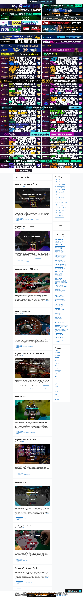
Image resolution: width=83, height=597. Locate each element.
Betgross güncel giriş (58, 278)
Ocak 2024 (57, 379)
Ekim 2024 (57, 365)
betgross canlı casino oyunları (60, 256)
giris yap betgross (59, 334)
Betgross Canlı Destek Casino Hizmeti (29, 354)
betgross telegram (58, 306)
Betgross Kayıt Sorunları (59, 218)
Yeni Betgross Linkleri (23, 526)
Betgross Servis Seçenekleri (60, 207)
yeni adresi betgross (60, 340)
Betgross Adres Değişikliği (60, 182)
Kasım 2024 (57, 363)
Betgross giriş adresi (58, 273)
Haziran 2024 (57, 371)
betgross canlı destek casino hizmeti (27, 388)
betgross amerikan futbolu (58, 242)
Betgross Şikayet (59, 327)
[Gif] (41, 81)
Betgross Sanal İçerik (59, 205)
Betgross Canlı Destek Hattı (25, 440)
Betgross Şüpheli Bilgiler (59, 213)
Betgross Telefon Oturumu (60, 184)
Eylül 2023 (57, 386)
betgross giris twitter (60, 268)
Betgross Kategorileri (23, 311)
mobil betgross (58, 338)
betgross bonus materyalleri (58, 250)
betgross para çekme (58, 297)
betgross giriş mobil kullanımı (58, 274)
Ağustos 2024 (57, 368)
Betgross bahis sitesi (60, 246)
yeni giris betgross (59, 341)
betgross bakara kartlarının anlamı (59, 247)
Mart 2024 (57, 376)
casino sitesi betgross (62, 330)
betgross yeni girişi (57, 323)
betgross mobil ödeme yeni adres (59, 291)
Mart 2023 (57, 396)
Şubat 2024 (57, 378)
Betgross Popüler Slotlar (24, 227)
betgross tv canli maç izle (59, 310)
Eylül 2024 (57, 366)
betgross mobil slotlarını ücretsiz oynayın (60, 290)
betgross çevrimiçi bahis (63, 323)
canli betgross (56, 330)
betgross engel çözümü (25, 261)
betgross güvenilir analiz (58, 279)
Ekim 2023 (57, 384)
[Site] (20, 58)
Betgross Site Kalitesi (59, 200)
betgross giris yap (58, 269)
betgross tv (57, 308)
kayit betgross (59, 337)
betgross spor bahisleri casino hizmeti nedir (40, 388)
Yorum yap (17, 220)
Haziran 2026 (57, 352)
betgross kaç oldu (59, 285)
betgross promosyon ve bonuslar (59, 301)
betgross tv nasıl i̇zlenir (58, 313)
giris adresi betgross (58, 331)
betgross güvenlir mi (60, 281)
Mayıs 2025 (57, 357)
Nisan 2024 (57, 375)
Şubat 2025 (57, 358)
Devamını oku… (34, 215)
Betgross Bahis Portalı (59, 215)
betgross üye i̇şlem (57, 325)
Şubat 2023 (57, 397)
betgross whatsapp (58, 319)
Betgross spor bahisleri (59, 305)
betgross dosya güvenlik (64, 265)
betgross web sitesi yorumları (58, 318)
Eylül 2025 (57, 353)
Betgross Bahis (18, 219)
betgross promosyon (59, 299)
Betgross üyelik (64, 325)
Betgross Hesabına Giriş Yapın (26, 269)
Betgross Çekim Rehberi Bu (60, 187)
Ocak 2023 (57, 399)
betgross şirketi (66, 329)
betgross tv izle (58, 312)
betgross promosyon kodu (60, 300)
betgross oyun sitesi (58, 295)
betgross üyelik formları (64, 326)
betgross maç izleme (59, 287)
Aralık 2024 (57, 362)
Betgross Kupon (21, 396)
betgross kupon (32, 432)
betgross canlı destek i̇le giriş (58, 259)
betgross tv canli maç (59, 309)
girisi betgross (58, 333)
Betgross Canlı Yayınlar (59, 217)
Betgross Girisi (59, 267)
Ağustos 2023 (57, 388)
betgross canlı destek (60, 257)
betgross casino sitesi (60, 264)
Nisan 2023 (57, 394)
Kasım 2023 (57, 383)
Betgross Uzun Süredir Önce (26, 184)
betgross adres (59, 239)
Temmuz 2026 (58, 350)
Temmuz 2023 (58, 389)
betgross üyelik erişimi (58, 326)
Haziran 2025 (57, 355)
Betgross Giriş (57, 181)
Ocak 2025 (57, 360)
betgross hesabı (57, 282)
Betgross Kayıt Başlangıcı (60, 191)
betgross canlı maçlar (58, 260)
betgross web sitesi (58, 317)
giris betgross (64, 331)
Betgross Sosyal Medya (59, 304)
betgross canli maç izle (59, 251)
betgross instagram (64, 282)
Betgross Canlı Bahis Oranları (59, 253)
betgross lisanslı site (57, 286)
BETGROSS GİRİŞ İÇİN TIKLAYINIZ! (41, 33)
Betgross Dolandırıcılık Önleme (61, 202)
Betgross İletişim (21, 482)
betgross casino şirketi (58, 265)
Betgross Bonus (64, 248)
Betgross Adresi (58, 179)
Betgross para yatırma (60, 296)
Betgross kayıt (58, 283)
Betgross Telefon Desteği (60, 186)
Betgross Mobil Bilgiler (59, 210)
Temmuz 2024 (58, 370)
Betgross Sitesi (64, 302)
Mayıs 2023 (57, 392)
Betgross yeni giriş (59, 322)
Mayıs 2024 (57, 373)
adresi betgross (63, 236)
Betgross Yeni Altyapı (59, 195)
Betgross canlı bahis (59, 252)
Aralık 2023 (57, 381)
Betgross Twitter (58, 314)
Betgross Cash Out (58, 212)
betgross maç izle (64, 286)
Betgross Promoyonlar (19, 218)
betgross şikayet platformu (59, 329)
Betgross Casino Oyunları (60, 261)
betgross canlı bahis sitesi (60, 255)
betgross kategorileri (24, 346)
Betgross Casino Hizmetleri (60, 189)
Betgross (56, 194)
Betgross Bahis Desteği (59, 197)
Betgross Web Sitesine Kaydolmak (28, 568)
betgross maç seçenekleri (25, 219)
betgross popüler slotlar (33, 261)
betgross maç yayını (57, 289)
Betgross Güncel (58, 275)
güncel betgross (58, 335)
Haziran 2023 (57, 391)
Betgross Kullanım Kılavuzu (60, 204)
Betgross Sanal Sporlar (59, 208)
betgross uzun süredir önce (34, 219)
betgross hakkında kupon (25, 432)
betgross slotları (30, 346)
